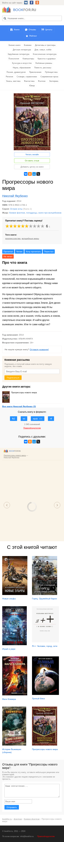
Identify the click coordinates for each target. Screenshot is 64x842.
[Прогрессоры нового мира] (44, 745)
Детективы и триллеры (45, 45)
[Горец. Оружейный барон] (44, 594)
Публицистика (51, 72)
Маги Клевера (9, 699)
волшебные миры (30, 238)
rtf (51, 418)
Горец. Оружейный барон (44, 598)
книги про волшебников (49, 213)
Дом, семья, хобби (43, 50)
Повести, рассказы (42, 68)
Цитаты (48, 29)
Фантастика (29, 81)
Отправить (12, 807)
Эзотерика (53, 81)
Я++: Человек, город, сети (44, 646)
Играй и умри (8, 649)
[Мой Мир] (34, 174)
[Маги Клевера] (14, 694)
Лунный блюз (38, 698)
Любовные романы (43, 63)
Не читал (8, 256)
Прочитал (8, 251)
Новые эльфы (9, 598)
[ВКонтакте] (26, 174)
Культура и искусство (22, 63)
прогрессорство (13, 238)
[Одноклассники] (30, 174)
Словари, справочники (27, 76)
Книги (16, 29)
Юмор (32, 85)
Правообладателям (46, 836)
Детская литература (22, 50)
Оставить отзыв (32, 161)
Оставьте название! (39, 349)
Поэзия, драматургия (16, 72)
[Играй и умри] (14, 644)
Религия (9, 76)
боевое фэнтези (17, 213)
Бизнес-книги (14, 45)
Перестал (48, 251)
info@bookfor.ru (27, 836)
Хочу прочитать (33, 251)
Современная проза (49, 76)
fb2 (13, 418)
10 (43, 226)
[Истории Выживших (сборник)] (14, 745)
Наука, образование (22, 68)
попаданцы (31, 213)
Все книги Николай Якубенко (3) (19, 406)
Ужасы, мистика (13, 81)
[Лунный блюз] (45, 694)
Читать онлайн (32, 154)
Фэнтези (41, 81)
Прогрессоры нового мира (24, 392)
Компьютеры (28, 59)
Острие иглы (16, 209)
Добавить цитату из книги (32, 167)
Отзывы (32, 29)
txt (24, 418)
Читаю (19, 251)
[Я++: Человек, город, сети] (45, 641)
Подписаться (13, 377)
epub (37, 418)
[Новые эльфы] (14, 594)
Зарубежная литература (18, 54)
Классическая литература (44, 54)
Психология (13, 59)
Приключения (35, 72)
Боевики (27, 45)
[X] (38, 174)
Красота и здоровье (47, 59)
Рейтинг (33, 36)
